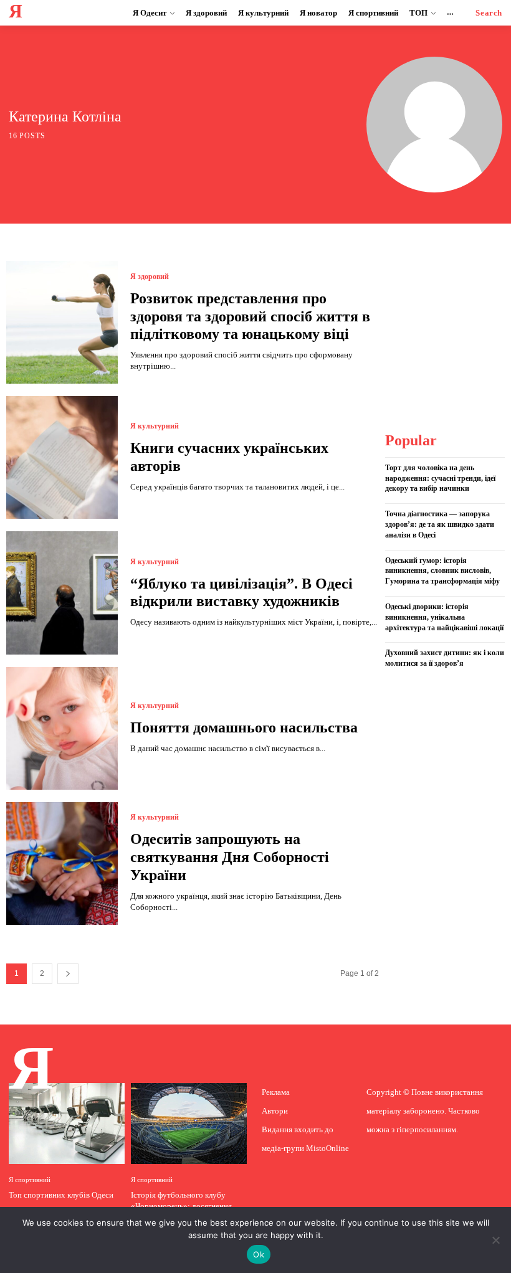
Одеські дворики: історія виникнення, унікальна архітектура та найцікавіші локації (444, 617)
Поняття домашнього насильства (244, 727)
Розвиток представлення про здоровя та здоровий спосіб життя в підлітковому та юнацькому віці (250, 316)
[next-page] (68, 973)
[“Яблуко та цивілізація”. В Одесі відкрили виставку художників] (62, 592)
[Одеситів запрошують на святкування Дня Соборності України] (62, 863)
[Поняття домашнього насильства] (62, 728)
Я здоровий (149, 276)
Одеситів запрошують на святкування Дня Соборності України (229, 857)
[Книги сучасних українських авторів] (62, 457)
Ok (258, 1254)
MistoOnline (327, 1148)
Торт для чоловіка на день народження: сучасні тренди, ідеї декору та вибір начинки (440, 478)
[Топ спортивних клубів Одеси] (67, 1123)
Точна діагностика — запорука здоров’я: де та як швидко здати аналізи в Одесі (439, 524)
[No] (495, 1240)
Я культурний (154, 426)
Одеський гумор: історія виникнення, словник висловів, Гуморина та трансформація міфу (442, 571)
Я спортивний (29, 1179)
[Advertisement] (447, 323)
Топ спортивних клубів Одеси (61, 1195)
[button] (488, 13)
